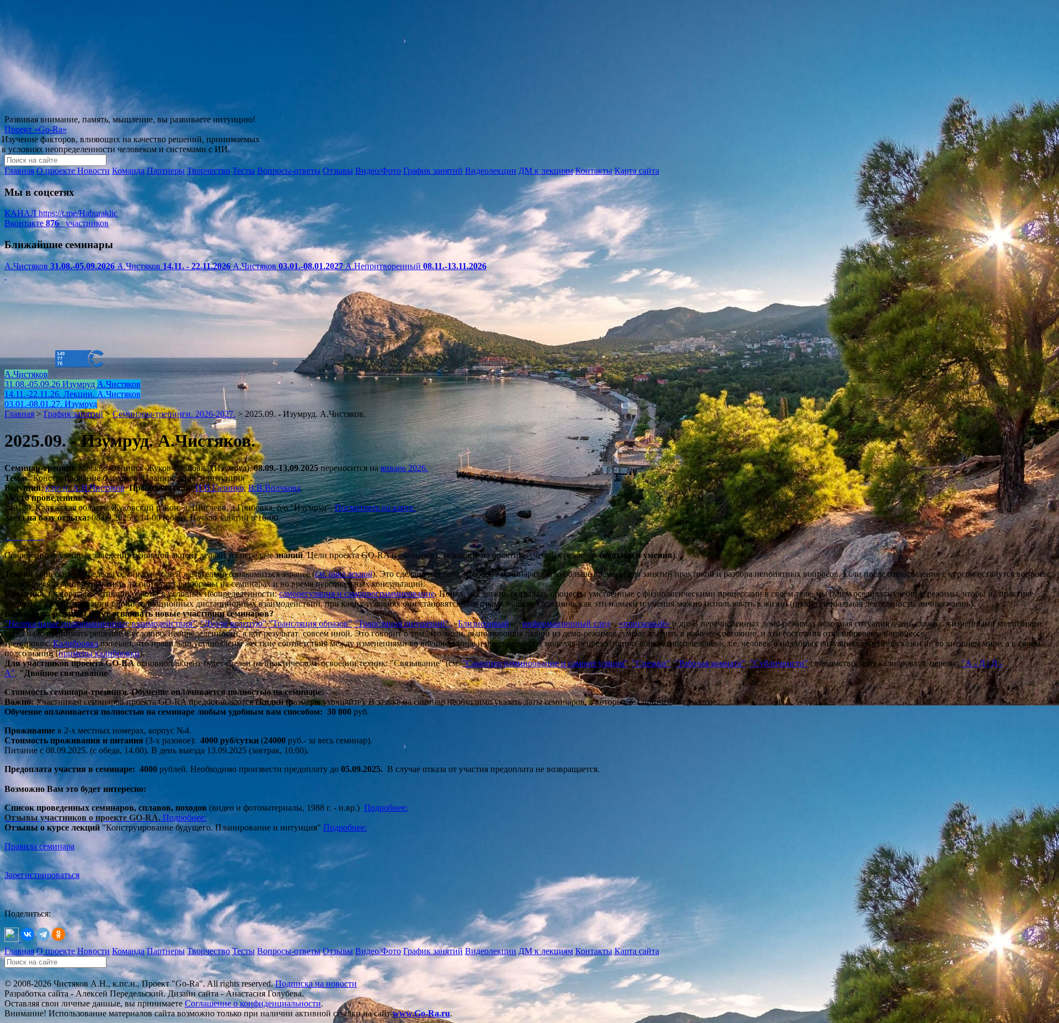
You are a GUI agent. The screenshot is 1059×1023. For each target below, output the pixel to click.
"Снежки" (651, 663)
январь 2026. (404, 468)
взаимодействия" (162, 623)
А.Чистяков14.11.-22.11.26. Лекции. (72, 389)
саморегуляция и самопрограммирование (357, 593)
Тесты (243, 170)
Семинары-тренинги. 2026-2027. (174, 414)
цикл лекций (350, 574)
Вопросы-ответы (288, 170)
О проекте (56, 170)
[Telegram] (43, 934)
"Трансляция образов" (310, 623)
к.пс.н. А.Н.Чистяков (85, 487)
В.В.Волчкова (274, 487)
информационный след (566, 623)
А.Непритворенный (415, 266)
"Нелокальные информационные (66, 623)
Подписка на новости (316, 983)
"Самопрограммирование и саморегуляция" (545, 663)
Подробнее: (184, 817)
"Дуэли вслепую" (233, 623)
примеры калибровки (99, 653)
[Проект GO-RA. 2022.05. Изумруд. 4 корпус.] (10, 536)
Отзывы (338, 170)
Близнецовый (483, 623)
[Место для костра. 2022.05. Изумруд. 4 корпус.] (14, 536)
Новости (93, 170)
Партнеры (166, 170)
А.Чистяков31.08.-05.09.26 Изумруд (50, 379)
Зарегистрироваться (41, 875)
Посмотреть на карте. (375, 507)
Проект (35, 129)
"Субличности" (779, 663)
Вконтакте (56, 223)
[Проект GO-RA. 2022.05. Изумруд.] (5, 536)
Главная (19, 170)
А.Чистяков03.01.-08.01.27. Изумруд (72, 399)
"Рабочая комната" (710, 663)
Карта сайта (636, 170)
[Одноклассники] (58, 934)
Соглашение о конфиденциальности (253, 1003)
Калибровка (75, 643)
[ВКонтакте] (27, 934)
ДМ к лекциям (545, 170)
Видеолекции (490, 170)
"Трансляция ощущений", (402, 623)
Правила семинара (39, 846)
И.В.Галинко (219, 487)
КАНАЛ (60, 213)
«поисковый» (644, 623)
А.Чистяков (59, 266)
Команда (128, 170)
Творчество (208, 170)
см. (322, 574)
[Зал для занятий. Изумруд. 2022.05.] (12, 536)
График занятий (433, 170)
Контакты (593, 170)
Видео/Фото (378, 170)
